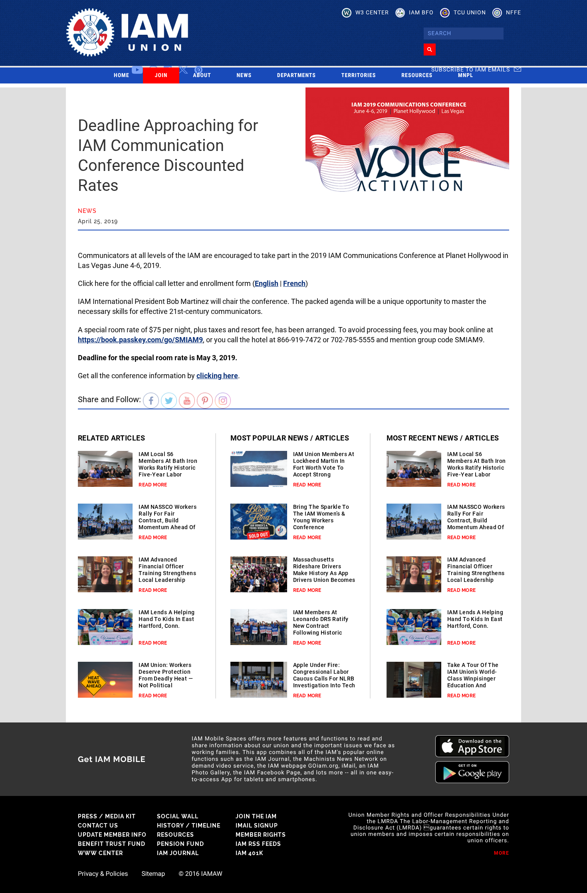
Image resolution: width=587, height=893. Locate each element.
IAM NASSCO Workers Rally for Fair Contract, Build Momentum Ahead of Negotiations (167, 520)
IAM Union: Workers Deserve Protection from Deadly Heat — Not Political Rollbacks (166, 678)
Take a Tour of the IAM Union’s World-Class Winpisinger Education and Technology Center (473, 678)
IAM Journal (178, 853)
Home (121, 75)
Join (161, 75)
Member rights (261, 834)
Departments (296, 75)
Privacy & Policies (103, 874)
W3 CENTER (372, 12)
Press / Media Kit (107, 816)
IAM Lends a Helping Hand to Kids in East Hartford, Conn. (166, 619)
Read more (153, 485)
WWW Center (100, 853)
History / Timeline (188, 825)
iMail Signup (257, 825)
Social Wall (177, 816)
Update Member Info (112, 834)
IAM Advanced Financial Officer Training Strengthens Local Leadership (167, 569)
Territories (358, 75)
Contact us (98, 825)
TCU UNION (470, 12)
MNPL (465, 75)
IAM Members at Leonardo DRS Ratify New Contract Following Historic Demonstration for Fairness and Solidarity (321, 632)
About (202, 75)
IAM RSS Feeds (258, 844)
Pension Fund (180, 844)
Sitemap (153, 874)
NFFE (513, 12)
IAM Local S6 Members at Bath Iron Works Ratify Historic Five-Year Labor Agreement (168, 467)
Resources (416, 75)
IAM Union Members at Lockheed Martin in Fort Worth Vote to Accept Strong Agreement (324, 467)
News (244, 75)
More (501, 853)
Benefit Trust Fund (111, 844)
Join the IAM (256, 816)
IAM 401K (249, 853)
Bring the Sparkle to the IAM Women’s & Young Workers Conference (321, 517)
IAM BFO (421, 12)
